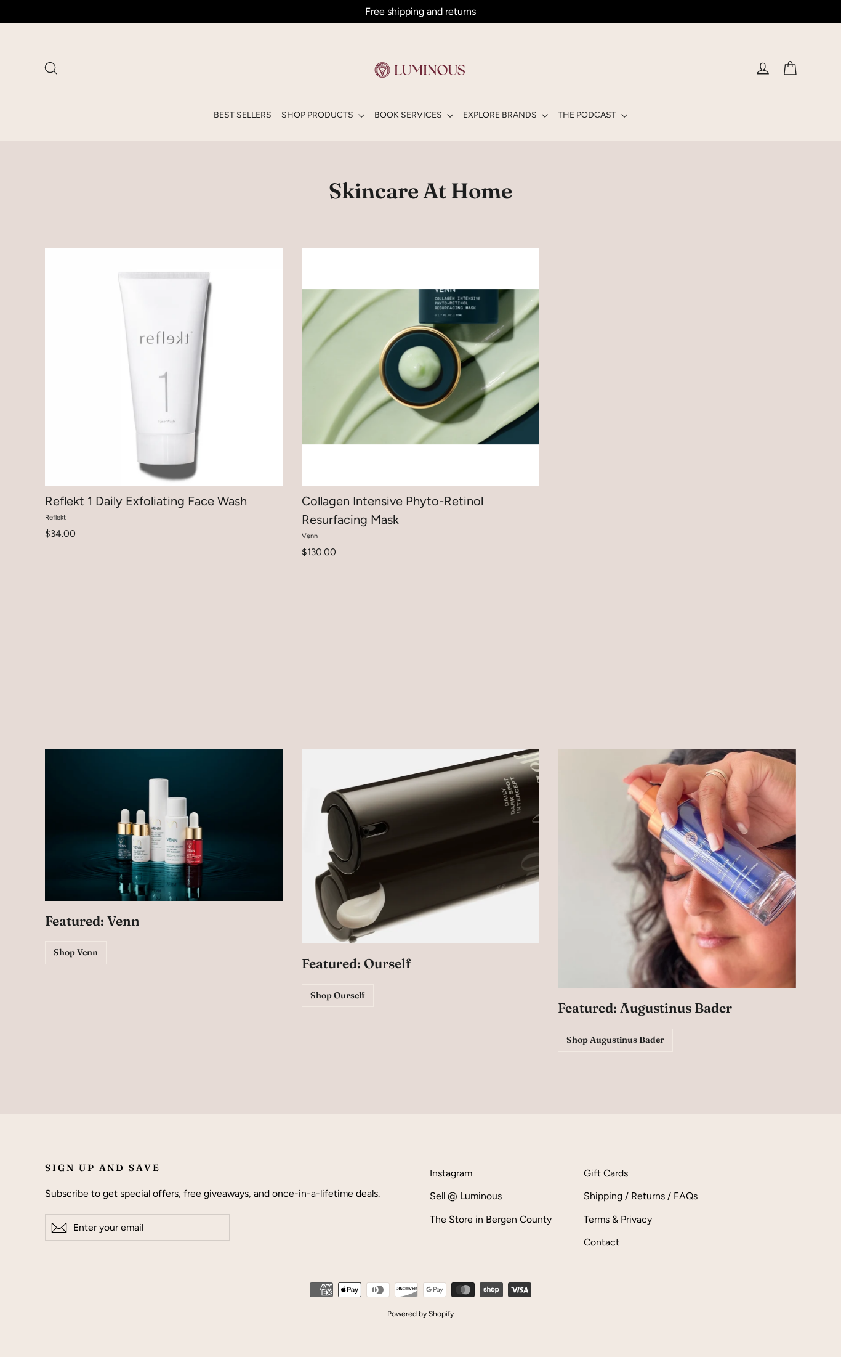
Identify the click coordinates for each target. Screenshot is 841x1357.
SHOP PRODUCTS (318, 115)
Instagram (451, 1173)
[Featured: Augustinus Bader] (677, 868)
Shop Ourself (337, 995)
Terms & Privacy (618, 1219)
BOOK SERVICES (409, 115)
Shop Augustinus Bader (615, 1039)
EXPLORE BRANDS (501, 115)
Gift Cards (606, 1173)
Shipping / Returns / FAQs (641, 1196)
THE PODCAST (588, 115)
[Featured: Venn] (164, 825)
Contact (601, 1242)
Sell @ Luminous (466, 1196)
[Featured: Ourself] (421, 846)
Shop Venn (76, 952)
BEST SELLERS (243, 115)
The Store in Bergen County (491, 1219)
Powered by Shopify (420, 1314)
